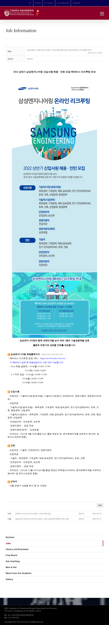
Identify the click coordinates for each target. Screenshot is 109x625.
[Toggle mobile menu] (102, 13)
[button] (30, 59)
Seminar (10, 537)
